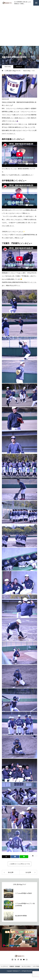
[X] (15, 959)
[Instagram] (12, 959)
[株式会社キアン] (7, 3)
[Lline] (24, 856)
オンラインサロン (26, 966)
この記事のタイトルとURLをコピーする (19, 864)
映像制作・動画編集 (15, 966)
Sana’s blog (8, 66)
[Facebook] (18, 959)
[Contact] (27, 959)
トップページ (4, 966)
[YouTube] (24, 959)
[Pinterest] (21, 959)
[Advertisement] (19, 26)
